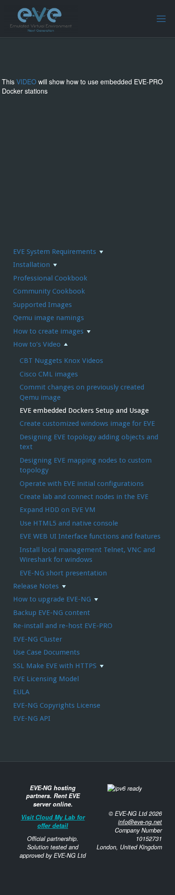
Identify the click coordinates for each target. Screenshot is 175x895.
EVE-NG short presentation (63, 573)
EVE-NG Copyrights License (56, 705)
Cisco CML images (49, 374)
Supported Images (42, 305)
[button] (100, 251)
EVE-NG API (31, 718)
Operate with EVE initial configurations (82, 483)
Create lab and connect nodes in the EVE (84, 496)
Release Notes (36, 586)
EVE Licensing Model (46, 679)
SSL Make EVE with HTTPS (55, 666)
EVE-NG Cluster (37, 639)
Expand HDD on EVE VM (58, 510)
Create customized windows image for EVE (87, 423)
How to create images (48, 331)
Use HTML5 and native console (69, 523)
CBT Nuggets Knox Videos (61, 360)
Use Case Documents (46, 652)
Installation (31, 264)
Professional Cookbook (50, 278)
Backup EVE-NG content (51, 612)
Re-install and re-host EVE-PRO (62, 626)
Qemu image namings (48, 318)
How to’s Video (37, 344)
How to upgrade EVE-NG (52, 599)
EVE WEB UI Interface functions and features (90, 536)
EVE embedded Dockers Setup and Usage (84, 410)
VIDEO (26, 81)
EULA (21, 692)
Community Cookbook (49, 291)
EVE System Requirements (54, 251)
